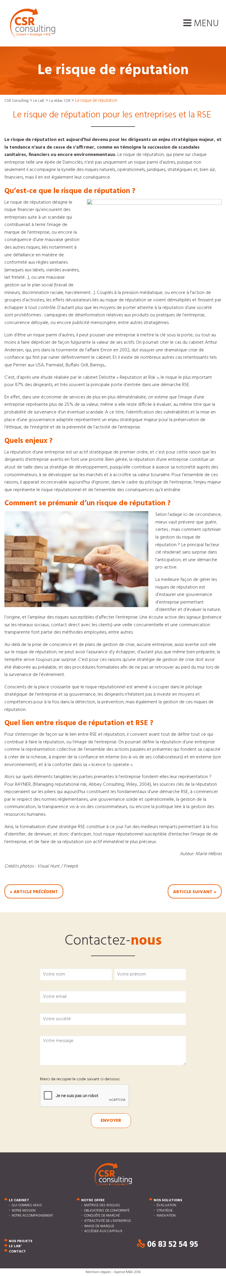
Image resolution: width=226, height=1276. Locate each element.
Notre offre (93, 1200)
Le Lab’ (15, 1246)
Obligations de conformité (106, 1210)
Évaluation (166, 1205)
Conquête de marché (102, 1216)
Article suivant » (194, 892)
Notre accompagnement (32, 1216)
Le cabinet (19, 1200)
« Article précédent (34, 892)
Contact (17, 1251)
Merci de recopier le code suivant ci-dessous (79, 1079)
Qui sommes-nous (27, 1205)
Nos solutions (168, 1200)
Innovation (166, 1216)
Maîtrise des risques (102, 1205)
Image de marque (99, 1226)
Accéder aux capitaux (103, 1231)
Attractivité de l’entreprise (107, 1221)
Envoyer (111, 1120)
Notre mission (24, 1210)
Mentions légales (98, 1272)
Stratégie (165, 1210)
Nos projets (20, 1241)
